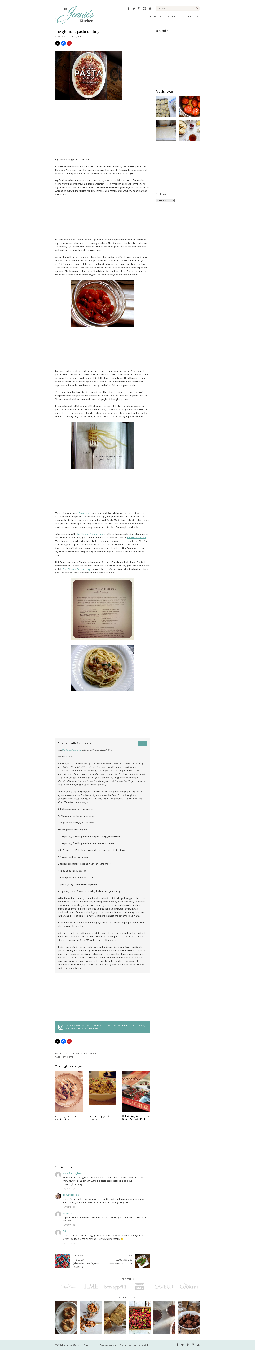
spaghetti (68, 1057)
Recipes (154, 16)
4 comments (61, 37)
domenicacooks (71, 1195)
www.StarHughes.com (74, 1173)
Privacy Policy (90, 1345)
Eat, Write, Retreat (136, 537)
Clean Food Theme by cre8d (134, 1345)
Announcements (78, 1053)
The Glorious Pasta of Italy (89, 533)
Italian (92, 1053)
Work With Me (192, 16)
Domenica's (84, 512)
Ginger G (67, 1213)
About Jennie (173, 16)
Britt (65, 1231)
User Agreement (108, 1345)
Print (142, 743)
